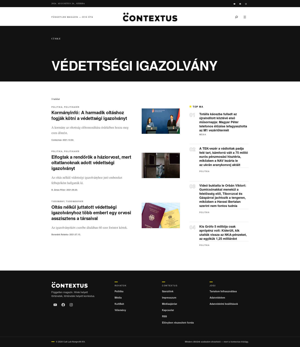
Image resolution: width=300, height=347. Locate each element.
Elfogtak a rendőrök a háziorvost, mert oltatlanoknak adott (91, 163)
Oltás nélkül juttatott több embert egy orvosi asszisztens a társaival (91, 213)
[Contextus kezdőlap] (150, 17)
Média (202, 134)
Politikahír (71, 107)
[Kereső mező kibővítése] (236, 17)
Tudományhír (74, 201)
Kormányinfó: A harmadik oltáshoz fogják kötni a (89, 115)
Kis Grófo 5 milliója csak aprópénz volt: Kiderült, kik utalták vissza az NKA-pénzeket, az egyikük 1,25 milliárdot (223, 232)
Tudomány (57, 201)
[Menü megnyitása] (245, 17)
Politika (56, 107)
